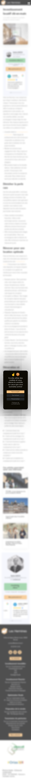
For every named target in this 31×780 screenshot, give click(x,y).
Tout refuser (15, 395)
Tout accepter (15, 391)
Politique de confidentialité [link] (15, 403)
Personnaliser (15, 399)
